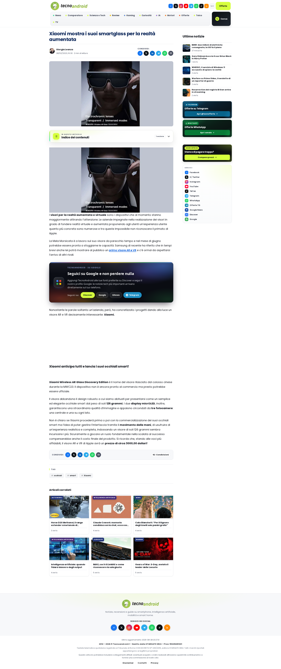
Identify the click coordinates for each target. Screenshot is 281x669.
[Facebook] (170, 6)
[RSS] (206, 6)
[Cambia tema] (212, 6)
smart (73, 475)
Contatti (142, 663)
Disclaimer (128, 663)
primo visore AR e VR (122, 250)
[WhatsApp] (164, 53)
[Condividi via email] (170, 53)
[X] (176, 6)
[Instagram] (181, 6)
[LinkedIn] (152, 53)
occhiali (58, 475)
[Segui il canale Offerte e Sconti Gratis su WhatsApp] (196, 6)
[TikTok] (201, 6)
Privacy (154, 663)
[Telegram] (191, 6)
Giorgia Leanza (64, 49)
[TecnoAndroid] (69, 6)
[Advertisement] (111, 340)
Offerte (223, 6)
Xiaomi (87, 475)
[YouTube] (186, 6)
